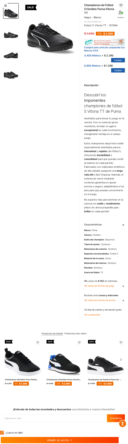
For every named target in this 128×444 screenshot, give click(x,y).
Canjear (118, 60)
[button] (121, 360)
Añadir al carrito (58, 440)
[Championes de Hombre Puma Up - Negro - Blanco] (105, 357)
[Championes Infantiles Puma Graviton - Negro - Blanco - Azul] (64, 357)
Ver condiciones (92, 314)
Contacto (120, 17)
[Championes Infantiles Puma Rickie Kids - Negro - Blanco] (22, 357)
